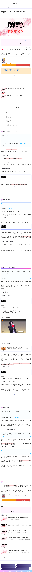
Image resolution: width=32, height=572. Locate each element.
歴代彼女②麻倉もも (8, 121)
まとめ (5, 128)
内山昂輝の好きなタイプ (7, 124)
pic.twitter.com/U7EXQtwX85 (23, 143)
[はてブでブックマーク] (26, 40)
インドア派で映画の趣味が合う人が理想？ (12, 125)
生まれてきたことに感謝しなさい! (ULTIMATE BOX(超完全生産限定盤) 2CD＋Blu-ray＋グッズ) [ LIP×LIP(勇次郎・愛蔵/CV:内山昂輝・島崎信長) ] (18, 58)
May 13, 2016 (11, 278)
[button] (21, 43)
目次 (15, 107)
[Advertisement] (16, 81)
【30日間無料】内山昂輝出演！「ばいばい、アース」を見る (12, 70)
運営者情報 (23, 564)
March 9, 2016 (10, 208)
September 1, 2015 (17, 417)
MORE (3, 436)
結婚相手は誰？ (8, 116)
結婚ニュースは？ (8, 112)
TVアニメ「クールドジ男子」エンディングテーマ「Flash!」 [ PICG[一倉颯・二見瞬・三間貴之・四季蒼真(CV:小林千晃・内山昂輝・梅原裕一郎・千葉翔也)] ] (17, 495)
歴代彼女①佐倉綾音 (8, 120)
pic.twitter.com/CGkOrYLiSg (13, 206)
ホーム (8, 564)
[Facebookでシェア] (16, 40)
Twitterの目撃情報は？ (9, 113)
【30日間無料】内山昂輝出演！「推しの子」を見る (11, 69)
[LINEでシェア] (11, 43)
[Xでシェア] (6, 40)
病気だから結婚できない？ (9, 117)
